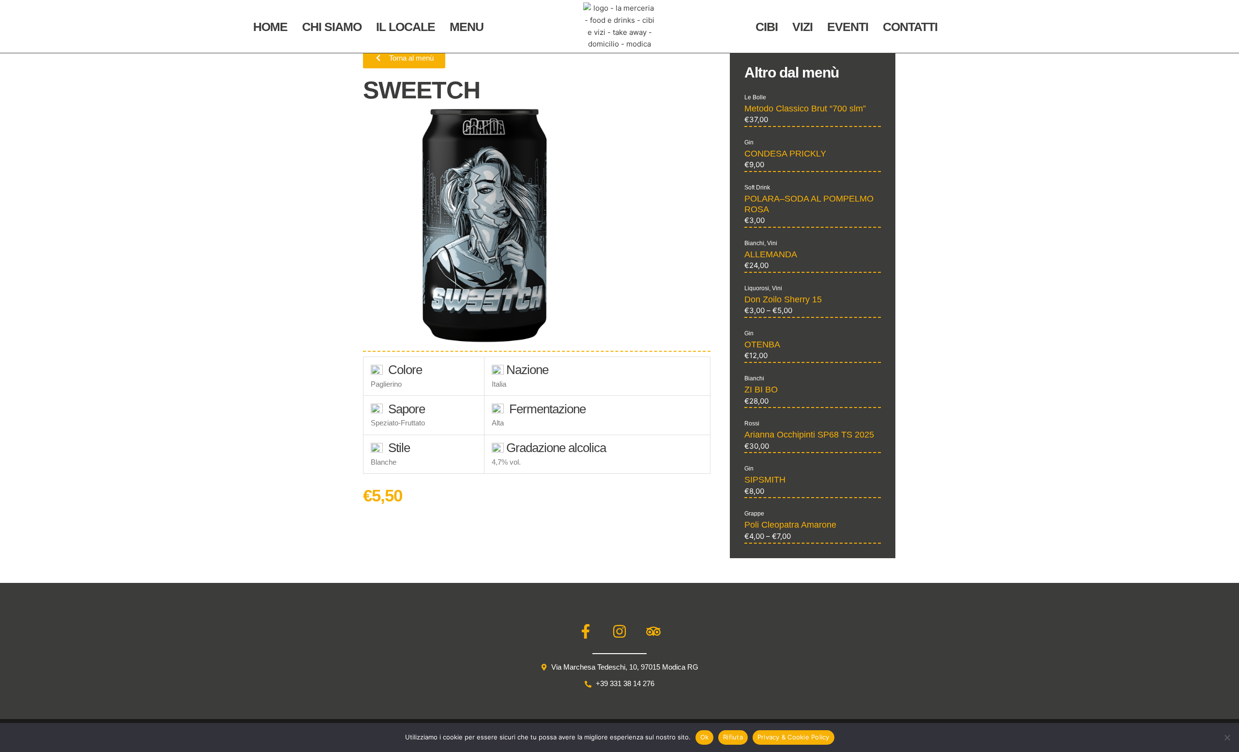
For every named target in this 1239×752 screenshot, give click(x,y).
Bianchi (754, 243)
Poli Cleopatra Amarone (790, 525)
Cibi (766, 26)
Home (270, 26)
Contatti (910, 26)
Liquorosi (756, 288)
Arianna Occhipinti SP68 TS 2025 (809, 434)
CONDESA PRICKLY (785, 153)
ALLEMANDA (770, 254)
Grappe (754, 513)
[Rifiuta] (1227, 737)
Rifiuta (733, 737)
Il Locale (405, 26)
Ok (704, 737)
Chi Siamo (332, 26)
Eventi (847, 26)
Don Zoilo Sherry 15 (783, 299)
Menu (467, 26)
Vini (772, 243)
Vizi (802, 26)
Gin (749, 142)
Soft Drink (757, 187)
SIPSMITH (765, 480)
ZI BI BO (761, 389)
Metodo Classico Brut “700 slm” (805, 108)
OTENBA (762, 344)
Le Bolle (755, 97)
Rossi (751, 423)
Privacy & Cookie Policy (793, 737)
